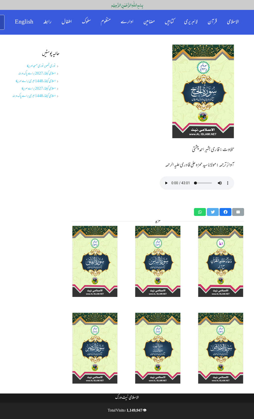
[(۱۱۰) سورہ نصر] (94, 348)
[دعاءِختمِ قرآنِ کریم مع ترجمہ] (220, 261)
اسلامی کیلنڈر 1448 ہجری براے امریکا (36, 81)
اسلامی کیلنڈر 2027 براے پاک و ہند (37, 73)
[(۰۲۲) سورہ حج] (157, 91)
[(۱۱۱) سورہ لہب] (157, 348)
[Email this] (238, 212)
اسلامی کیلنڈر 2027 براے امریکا (39, 88)
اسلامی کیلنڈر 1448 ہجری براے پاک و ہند (34, 96)
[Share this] (225, 212)
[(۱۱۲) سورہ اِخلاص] (220, 348)
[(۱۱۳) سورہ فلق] (94, 261)
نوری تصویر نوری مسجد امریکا (41, 66)
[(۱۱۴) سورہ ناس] (157, 261)
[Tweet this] (213, 212)
